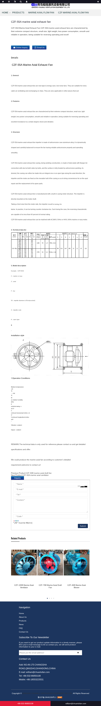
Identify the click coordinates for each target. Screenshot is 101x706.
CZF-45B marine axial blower (76, 586)
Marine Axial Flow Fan (41, 12)
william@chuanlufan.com (38, 672)
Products (18, 12)
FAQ (21, 628)
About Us (23, 617)
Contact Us (23, 632)
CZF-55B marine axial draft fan (39, 473)
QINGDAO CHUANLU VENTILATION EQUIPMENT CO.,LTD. (47, 693)
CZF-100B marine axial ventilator (24, 586)
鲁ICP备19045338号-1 (47, 697)
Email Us (40, 47)
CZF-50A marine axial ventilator (35, 475)
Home (5, 12)
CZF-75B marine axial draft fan (50, 586)
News (21, 624)
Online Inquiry (22, 47)
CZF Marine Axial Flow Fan (73, 12)
